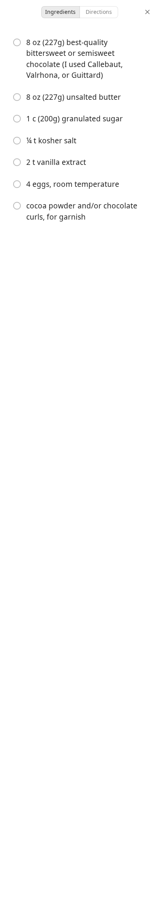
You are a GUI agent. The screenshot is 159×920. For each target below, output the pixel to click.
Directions (99, 11)
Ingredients (60, 11)
